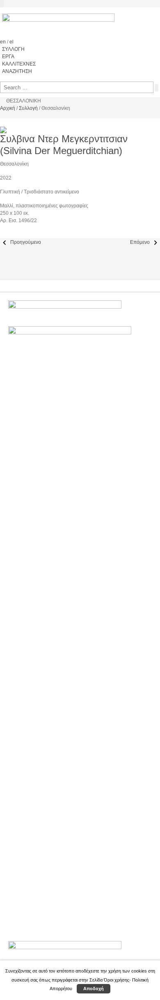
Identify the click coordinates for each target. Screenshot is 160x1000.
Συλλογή (28, 108)
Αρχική (7, 108)
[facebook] (2, 234)
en (3, 42)
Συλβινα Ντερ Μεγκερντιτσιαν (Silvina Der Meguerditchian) (64, 144)
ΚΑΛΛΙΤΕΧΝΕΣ (19, 64)
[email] (13, 234)
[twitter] (5, 234)
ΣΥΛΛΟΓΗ (13, 49)
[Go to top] (2, 3)
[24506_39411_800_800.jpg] (2, 122)
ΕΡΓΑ (8, 56)
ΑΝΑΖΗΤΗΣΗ (17, 71)
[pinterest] (9, 234)
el (11, 42)
